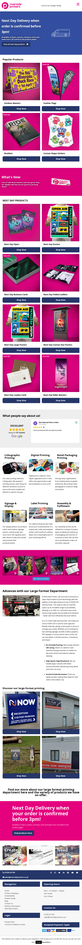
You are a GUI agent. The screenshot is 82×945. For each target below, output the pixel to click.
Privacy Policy (10, 922)
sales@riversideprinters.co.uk (16, 877)
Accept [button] (39, 942)
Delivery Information (12, 906)
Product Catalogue (12, 893)
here (24, 792)
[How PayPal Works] (71, 931)
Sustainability (10, 896)
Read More (46, 942)
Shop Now (21, 108)
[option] (41, 33)
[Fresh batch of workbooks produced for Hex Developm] (72, 565)
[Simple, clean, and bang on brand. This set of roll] (56, 565)
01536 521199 (9, 872)
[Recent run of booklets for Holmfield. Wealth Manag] (10, 565)
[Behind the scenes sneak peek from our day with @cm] (25, 565)
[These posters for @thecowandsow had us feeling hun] (41, 565)
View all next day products (15, 44)
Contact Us (9, 903)
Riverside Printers (11, 909)
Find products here (23, 833)
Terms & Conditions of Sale (15, 924)
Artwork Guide (10, 898)
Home (7, 891)
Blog (6, 901)
